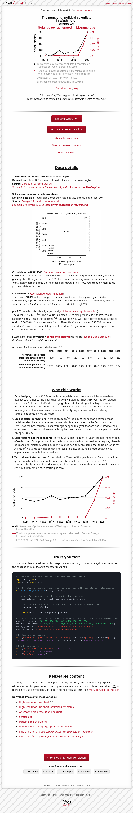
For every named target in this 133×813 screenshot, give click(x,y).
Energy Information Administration (42, 201)
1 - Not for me (31, 771)
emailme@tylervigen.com (72, 794)
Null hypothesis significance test (78, 311)
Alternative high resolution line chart (40, 711)
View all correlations (66, 138)
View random (84, 10)
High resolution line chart (34, 702)
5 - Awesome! (102, 771)
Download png (63, 88)
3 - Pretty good (65, 771)
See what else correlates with (56, 187)
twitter (89, 794)
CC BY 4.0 (66, 805)
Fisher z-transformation (96, 336)
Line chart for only (56, 731)
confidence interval (58, 336)
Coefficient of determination (46, 293)
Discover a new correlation (66, 129)
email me (117, 3)
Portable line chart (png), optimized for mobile (46, 726)
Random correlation (66, 118)
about (108, 3)
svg (76, 88)
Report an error (66, 152)
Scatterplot (25, 716)
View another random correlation (66, 757)
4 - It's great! (84, 771)
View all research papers (66, 145)
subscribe (126, 3)
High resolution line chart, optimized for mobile (47, 707)
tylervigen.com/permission (103, 689)
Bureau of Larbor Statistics (37, 183)
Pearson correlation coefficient (61, 272)
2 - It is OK (48, 771)
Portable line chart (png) (33, 721)
